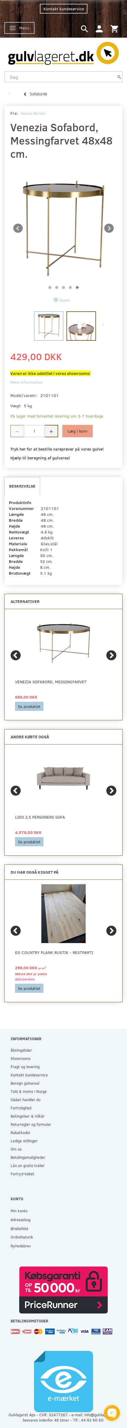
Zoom (64, 300)
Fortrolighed (21, 1107)
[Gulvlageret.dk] (63, 52)
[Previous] (16, 655)
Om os (16, 1148)
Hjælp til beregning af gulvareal (40, 458)
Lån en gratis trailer (28, 1165)
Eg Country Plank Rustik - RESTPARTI (54, 952)
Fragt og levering (25, 1066)
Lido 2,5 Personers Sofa (40, 817)
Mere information (26, 382)
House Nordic (33, 113)
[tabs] (84, 28)
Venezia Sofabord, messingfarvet (51, 681)
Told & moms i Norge (29, 1091)
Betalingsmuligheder (28, 1157)
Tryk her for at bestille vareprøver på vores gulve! (57, 449)
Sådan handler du (25, 1099)
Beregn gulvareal (25, 1082)
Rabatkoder (20, 1132)
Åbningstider (21, 1050)
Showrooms (20, 1058)
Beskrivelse (22, 486)
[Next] (111, 655)
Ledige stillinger (24, 1140)
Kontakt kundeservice (63, 8)
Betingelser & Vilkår (28, 1115)
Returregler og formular (31, 1124)
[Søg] (119, 77)
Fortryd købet (22, 1173)
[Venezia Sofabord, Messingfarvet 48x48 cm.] (63, 228)
